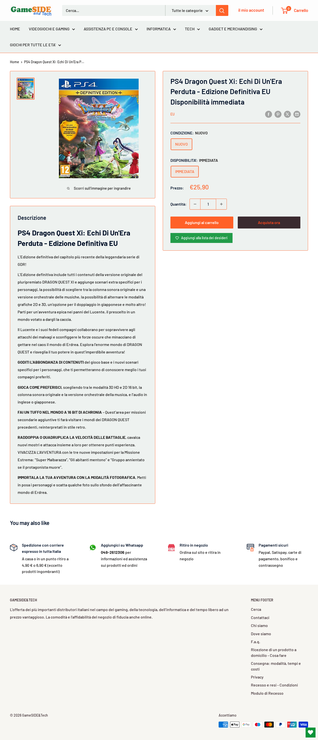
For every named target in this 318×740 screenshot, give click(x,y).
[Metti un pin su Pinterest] (278, 114)
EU (172, 114)
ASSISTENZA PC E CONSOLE (108, 28)
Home (14, 62)
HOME (15, 28)
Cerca (256, 609)
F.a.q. (255, 641)
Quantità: (178, 204)
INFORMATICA (159, 28)
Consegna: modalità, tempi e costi (276, 666)
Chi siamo (259, 625)
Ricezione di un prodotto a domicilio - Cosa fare (273, 652)
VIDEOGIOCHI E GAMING (49, 28)
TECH (190, 28)
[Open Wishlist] (311, 733)
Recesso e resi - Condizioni (274, 685)
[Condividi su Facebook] (268, 114)
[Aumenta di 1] (221, 204)
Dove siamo (261, 633)
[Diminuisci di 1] (195, 204)
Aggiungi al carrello (202, 222)
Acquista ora (269, 222)
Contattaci (260, 617)
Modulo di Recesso (267, 693)
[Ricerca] (222, 10)
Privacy (257, 677)
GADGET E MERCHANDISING (233, 28)
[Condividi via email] (296, 114)
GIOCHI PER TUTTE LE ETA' (33, 44)
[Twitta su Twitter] (287, 114)
